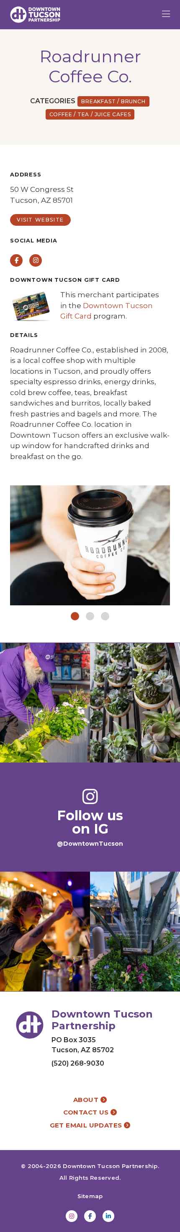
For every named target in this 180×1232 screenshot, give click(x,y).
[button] (74, 616)
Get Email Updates (87, 1125)
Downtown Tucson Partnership (110, 1166)
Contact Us (87, 1112)
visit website (40, 220)
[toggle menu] (166, 14)
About (86, 1100)
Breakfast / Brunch (113, 101)
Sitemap (90, 1196)
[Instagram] (71, 1216)
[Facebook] (90, 1216)
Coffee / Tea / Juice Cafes (90, 114)
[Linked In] (108, 1216)
